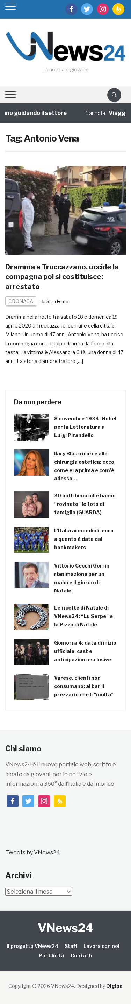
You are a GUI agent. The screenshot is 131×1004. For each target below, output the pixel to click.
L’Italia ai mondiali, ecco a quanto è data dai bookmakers (84, 539)
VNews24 (65, 928)
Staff (71, 946)
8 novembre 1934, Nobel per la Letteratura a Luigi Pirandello (85, 426)
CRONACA (20, 301)
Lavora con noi (101, 946)
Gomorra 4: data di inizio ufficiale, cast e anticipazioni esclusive (85, 651)
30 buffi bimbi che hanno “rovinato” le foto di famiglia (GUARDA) (85, 504)
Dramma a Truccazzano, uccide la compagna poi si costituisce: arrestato (62, 277)
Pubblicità (51, 955)
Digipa (114, 986)
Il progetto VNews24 (32, 946)
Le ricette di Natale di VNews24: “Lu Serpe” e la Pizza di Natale (83, 616)
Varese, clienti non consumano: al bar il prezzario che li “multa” (84, 686)
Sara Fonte (57, 301)
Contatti (81, 955)
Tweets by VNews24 (32, 852)
